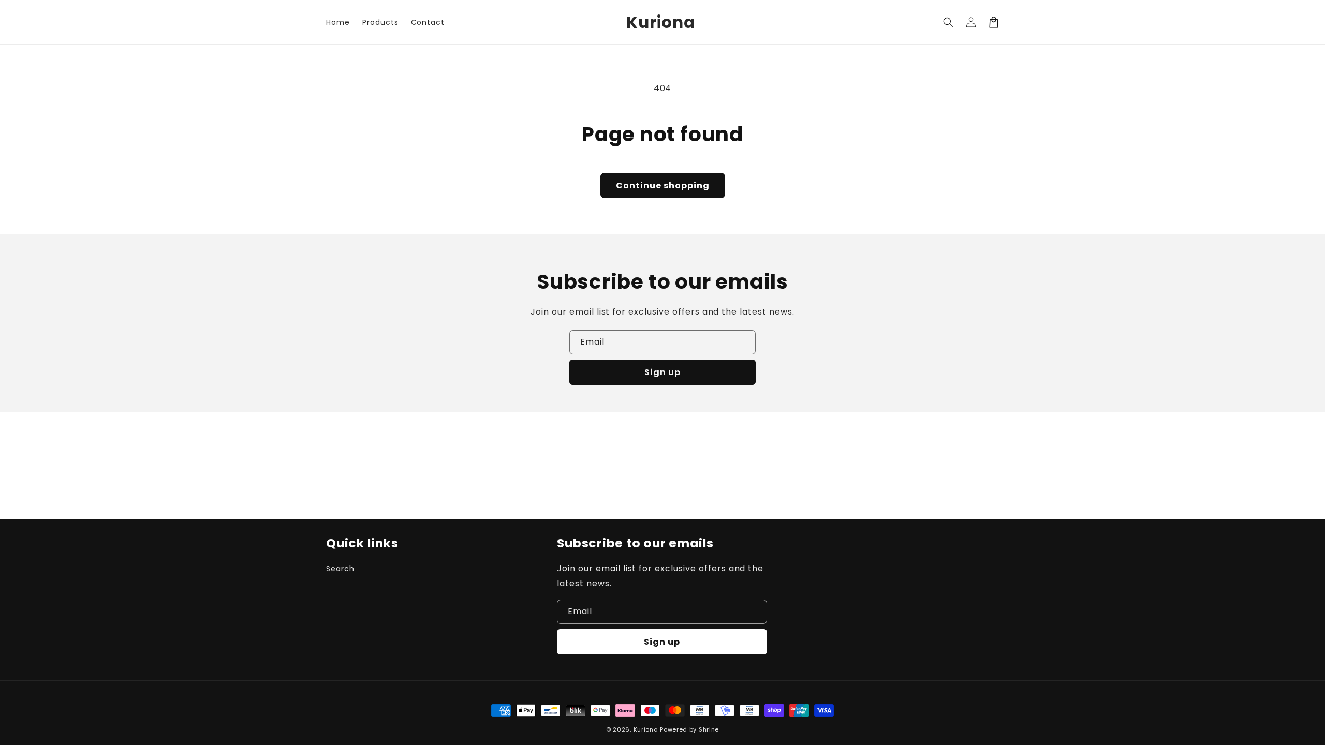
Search (340, 568)
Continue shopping (663, 185)
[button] (948, 22)
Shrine (709, 729)
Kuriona (646, 729)
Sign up (662, 372)
